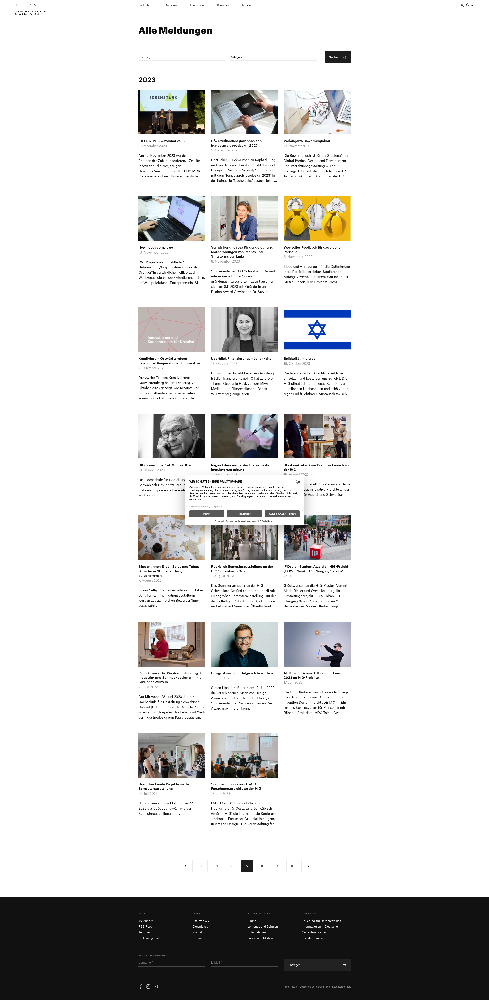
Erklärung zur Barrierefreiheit (321, 920)
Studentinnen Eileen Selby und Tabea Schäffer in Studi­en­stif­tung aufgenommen (168, 570)
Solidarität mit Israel (300, 358)
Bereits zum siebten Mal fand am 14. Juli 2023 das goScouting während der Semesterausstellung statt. (169, 808)
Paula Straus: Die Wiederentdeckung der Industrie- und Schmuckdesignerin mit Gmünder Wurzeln (171, 677)
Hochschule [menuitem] (145, 5)
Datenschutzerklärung (312, 986)
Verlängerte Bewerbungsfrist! (307, 141)
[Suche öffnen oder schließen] (468, 5)
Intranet (198, 938)
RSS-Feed (145, 926)
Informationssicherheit (338, 986)
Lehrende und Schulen (262, 926)
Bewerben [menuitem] (223, 5)
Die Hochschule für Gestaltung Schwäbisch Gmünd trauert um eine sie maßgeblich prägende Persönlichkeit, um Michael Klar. (169, 487)
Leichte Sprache (313, 938)
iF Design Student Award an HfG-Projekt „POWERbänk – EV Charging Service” (316, 568)
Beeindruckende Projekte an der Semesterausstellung (164, 786)
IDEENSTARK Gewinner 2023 (162, 141)
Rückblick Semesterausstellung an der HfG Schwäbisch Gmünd (242, 568)
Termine (144, 932)
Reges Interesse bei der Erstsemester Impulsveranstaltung (241, 467)
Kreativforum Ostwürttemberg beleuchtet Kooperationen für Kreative (169, 360)
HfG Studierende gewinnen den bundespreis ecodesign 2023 (236, 143)
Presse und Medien (260, 938)
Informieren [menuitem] (197, 5)
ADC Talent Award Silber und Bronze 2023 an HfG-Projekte (313, 675)
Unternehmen (256, 932)
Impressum (291, 986)
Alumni (252, 920)
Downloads (200, 926)
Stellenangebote (149, 938)
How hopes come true (155, 247)
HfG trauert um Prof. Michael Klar (165, 465)
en (472, 5)
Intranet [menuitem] (247, 5)
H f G (31, 10)
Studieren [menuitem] (171, 5)
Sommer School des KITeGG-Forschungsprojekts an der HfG (236, 786)
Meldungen (146, 920)
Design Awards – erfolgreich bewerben (242, 673)
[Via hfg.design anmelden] (462, 5)
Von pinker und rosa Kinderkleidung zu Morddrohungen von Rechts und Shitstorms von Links (242, 251)
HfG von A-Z (201, 920)
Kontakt (198, 932)
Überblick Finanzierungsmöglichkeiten (242, 358)
